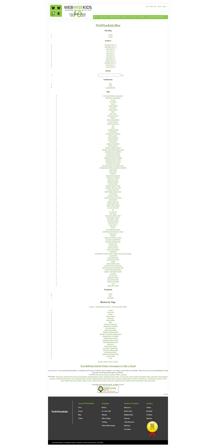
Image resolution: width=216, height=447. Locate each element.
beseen (113, 104)
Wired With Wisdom (108, 426)
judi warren (113, 214)
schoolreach (113, 251)
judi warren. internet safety (113, 216)
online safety (113, 233)
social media (113, 255)
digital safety (113, 142)
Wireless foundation (113, 281)
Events (151, 6)
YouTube (149, 415)
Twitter (148, 407)
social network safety (113, 259)
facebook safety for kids (113, 186)
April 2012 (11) (110, 57)
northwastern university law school (113, 231)
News (147, 6)
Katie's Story (128, 411)
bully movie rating (113, 116)
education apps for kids (113, 154)
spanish (113, 261)
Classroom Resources (90, 442)
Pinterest (149, 418)
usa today (113, 273)
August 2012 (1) (111, 49)
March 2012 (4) (110, 59)
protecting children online (113, 241)
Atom (110, 86)
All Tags (91, 307)
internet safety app (113, 202)
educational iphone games (113, 162)
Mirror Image (106, 418)
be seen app (113, 102)
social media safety (113, 257)
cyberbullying (113, 132)
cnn (113, 126)
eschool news (113, 172)
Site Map (100, 442)
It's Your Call (106, 411)
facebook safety (113, 184)
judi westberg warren (113, 218)
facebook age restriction (113, 176)
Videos (159, 6)
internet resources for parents (113, 198)
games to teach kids (113, 190)
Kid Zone (127, 426)
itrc (113, 210)
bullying (113, 118)
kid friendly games (113, 220)
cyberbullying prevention (113, 134)
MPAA (113, 227)
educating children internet (113, 148)
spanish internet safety (113, 263)
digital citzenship (113, 140)
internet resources (113, 196)
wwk (113, 283)
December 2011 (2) (110, 63)
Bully (113, 112)
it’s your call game (113, 208)
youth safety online (113, 285)
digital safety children (113, 144)
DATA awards (113, 136)
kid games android (113, 222)
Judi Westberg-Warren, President (105, 374)
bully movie (113, 114)
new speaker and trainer (113, 229)
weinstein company (113, 277)
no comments (123, 374)
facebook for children (113, 178)
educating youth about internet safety (113, 150)
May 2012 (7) (110, 55)
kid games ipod (113, 223)
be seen (113, 100)
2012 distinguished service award (113, 96)
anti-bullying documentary (113, 98)
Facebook (149, 411)
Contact (164, 6)
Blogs (110, 296)
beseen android (113, 106)
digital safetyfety (113, 146)
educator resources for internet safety (113, 166)
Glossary (127, 418)
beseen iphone (113, 110)
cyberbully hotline (113, 130)
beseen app (113, 108)
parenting (113, 235)
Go (122, 75)
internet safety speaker (113, 206)
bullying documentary (113, 120)
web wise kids (113, 275)
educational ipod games (113, 164)
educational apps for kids (113, 156)
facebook (113, 174)
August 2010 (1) (111, 67)
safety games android (113, 249)
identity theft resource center (113, 192)
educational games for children (113, 158)
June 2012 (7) (110, 53)
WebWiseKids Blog (108, 25)
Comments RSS (110, 88)
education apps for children (113, 152)
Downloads (110, 298)
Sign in (166, 394)
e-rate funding (113, 170)
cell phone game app (113, 124)
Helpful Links (128, 415)
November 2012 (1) (110, 45)
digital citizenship (113, 138)
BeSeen (104, 407)
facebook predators (113, 182)
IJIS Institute (113, 194)
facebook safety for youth (113, 188)
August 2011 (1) (111, 65)
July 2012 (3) (110, 51)
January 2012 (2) (111, 61)
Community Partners (70, 442)
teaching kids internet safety (113, 269)
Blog (155, 6)
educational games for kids (113, 160)
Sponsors (80, 442)
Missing (104, 415)
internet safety (113, 200)
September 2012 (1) (110, 47)
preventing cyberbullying (113, 239)
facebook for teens (113, 180)
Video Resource (129, 422)
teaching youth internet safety (113, 271)
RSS (110, 84)
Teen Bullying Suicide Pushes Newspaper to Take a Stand (108, 366)
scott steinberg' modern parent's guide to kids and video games (113, 253)
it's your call (113, 212)
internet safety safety (113, 204)
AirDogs (104, 422)
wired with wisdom (113, 279)
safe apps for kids (113, 247)
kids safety (113, 225)
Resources (127, 407)
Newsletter (127, 429)
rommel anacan (113, 245)
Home (110, 35)
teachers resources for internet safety (113, 267)
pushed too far (113, 243)
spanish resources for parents (113, 265)
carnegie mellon (113, 122)
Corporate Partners (57, 442)
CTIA (113, 128)
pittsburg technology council (113, 237)
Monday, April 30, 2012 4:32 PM (108, 361)
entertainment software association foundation (113, 168)
